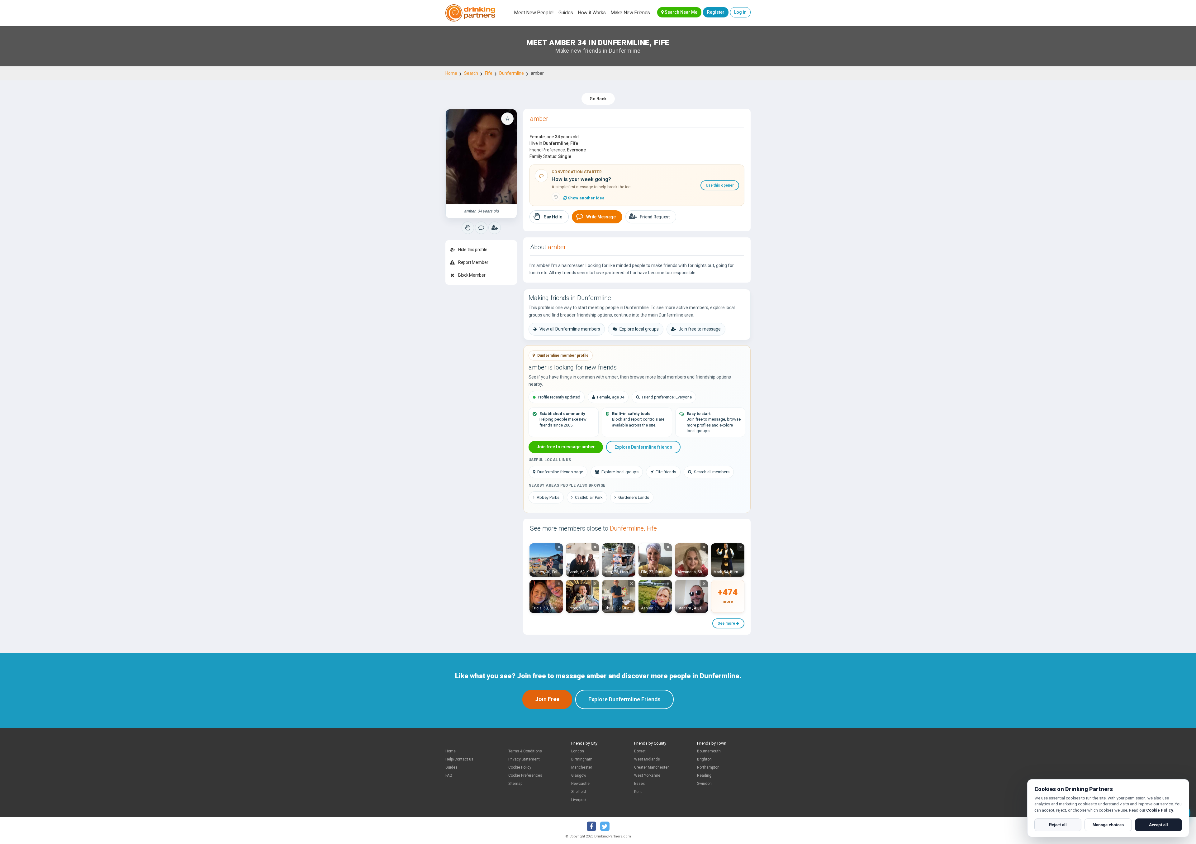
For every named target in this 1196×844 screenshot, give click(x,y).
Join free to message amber (566, 446)
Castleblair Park (589, 497)
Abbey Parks (548, 497)
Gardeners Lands (633, 497)
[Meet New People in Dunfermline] (481, 228)
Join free (547, 699)
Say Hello (553, 216)
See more (727, 623)
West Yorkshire (647, 775)
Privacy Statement (524, 759)
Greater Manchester (651, 767)
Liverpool (578, 800)
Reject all (1058, 825)
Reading (704, 775)
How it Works (592, 13)
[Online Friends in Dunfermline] (494, 228)
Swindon (704, 783)
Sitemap (515, 783)
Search (471, 73)
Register (715, 12)
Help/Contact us (459, 759)
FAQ (448, 775)
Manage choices (1108, 825)
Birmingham (581, 759)
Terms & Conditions (525, 751)
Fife (488, 73)
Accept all (1158, 825)
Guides (565, 13)
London (577, 751)
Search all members (711, 472)
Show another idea (586, 198)
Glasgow (578, 775)
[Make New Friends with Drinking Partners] (470, 12)
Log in (740, 12)
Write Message (600, 216)
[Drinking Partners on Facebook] (591, 826)
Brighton (704, 759)
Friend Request (655, 216)
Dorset (640, 751)
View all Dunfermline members (569, 329)
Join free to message (700, 329)
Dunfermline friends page (560, 472)
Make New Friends (630, 13)
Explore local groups (639, 329)
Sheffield (578, 791)
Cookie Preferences (525, 775)
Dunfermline (511, 73)
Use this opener (720, 185)
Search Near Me (680, 12)
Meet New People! (534, 13)
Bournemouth (709, 751)
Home (451, 73)
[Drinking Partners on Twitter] (605, 826)
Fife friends (666, 472)
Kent (638, 791)
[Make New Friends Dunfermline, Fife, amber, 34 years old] (481, 156)
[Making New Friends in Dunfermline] (468, 228)
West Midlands (647, 759)
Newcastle (580, 783)
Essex (639, 783)
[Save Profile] (507, 118)
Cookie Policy (519, 767)
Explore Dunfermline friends (643, 447)
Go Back (598, 98)
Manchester (581, 767)
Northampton (708, 767)
